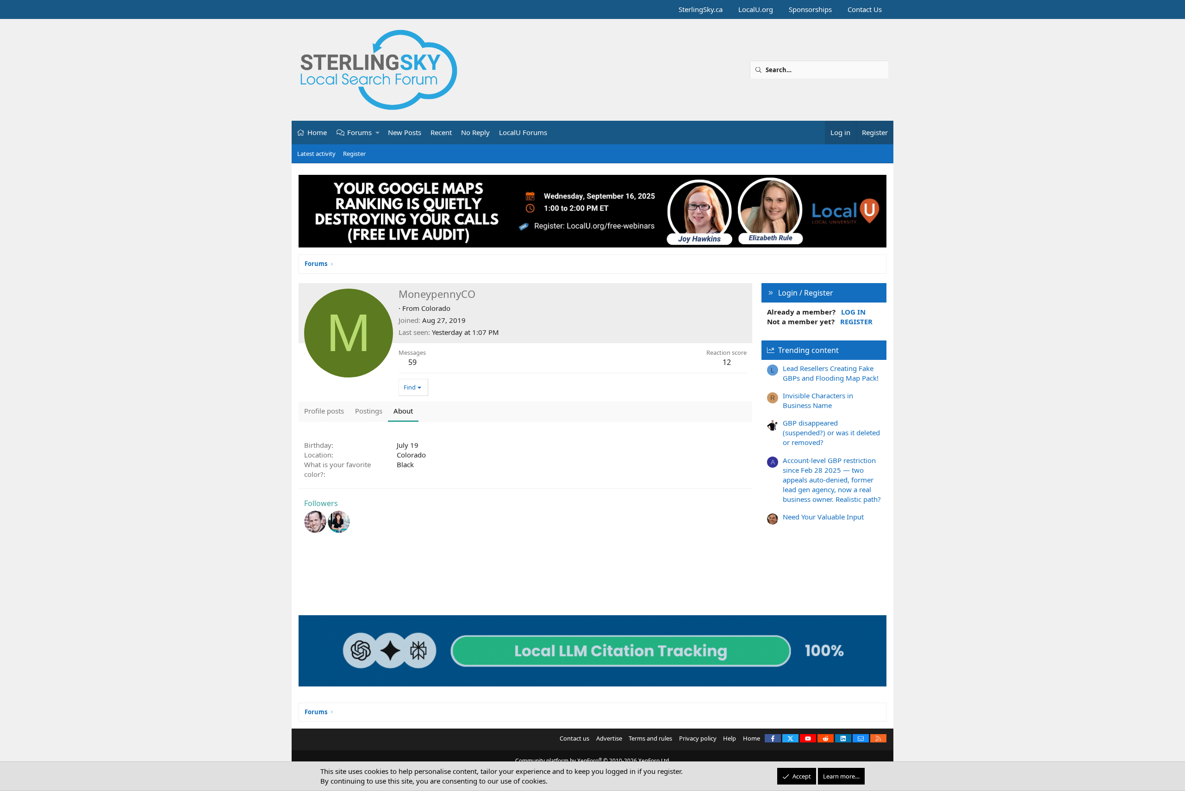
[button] (378, 132)
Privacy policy (698, 738)
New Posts (404, 132)
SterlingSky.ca (701, 9)
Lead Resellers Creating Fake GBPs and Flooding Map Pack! (831, 373)
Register (354, 153)
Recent (441, 132)
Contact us (574, 738)
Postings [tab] (368, 410)
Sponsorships (810, 9)
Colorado (435, 308)
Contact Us (865, 9)
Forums (359, 132)
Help (729, 738)
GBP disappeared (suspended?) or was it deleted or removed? (831, 432)
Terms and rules (650, 738)
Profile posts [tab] (324, 410)
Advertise (609, 738)
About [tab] (403, 410)
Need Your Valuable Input (823, 516)
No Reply (475, 132)
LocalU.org (755, 9)
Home (317, 132)
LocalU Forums (523, 132)
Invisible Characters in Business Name (818, 400)
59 (412, 362)
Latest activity (316, 153)
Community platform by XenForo (592, 761)
